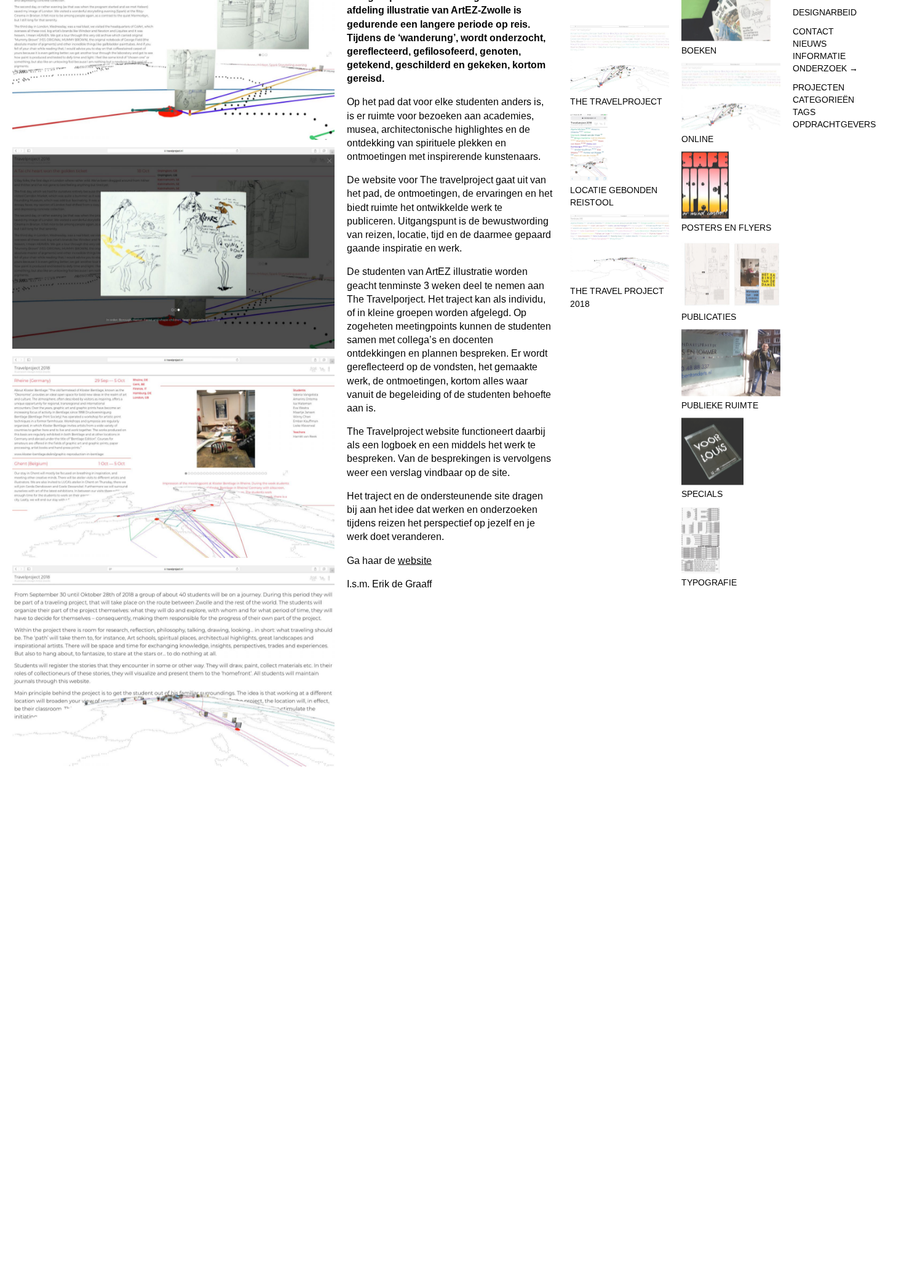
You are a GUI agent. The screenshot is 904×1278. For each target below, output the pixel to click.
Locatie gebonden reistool (613, 196)
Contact (813, 31)
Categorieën (823, 100)
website (415, 559)
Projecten (818, 87)
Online (697, 139)
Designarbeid (825, 12)
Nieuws (810, 44)
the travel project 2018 (617, 297)
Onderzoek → (825, 68)
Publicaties (708, 317)
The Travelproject (616, 101)
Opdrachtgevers (834, 124)
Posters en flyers (726, 228)
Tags (804, 112)
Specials (702, 494)
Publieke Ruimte (719, 405)
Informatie (819, 56)
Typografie (709, 583)
